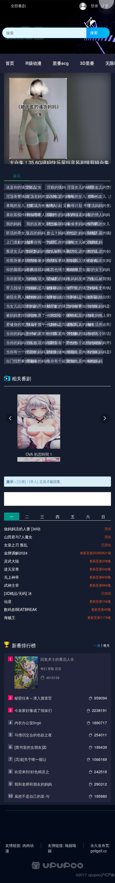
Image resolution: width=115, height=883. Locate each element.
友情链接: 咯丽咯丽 (62, 845)
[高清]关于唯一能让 (30, 759)
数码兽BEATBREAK (20, 609)
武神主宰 (11, 585)
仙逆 (7, 601)
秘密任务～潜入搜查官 (33, 698)
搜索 (94, 32)
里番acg (61, 63)
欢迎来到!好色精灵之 (31, 771)
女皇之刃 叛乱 (16, 545)
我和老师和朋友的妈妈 (33, 784)
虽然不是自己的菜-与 (31, 796)
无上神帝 (11, 577)
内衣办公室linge (27, 722)
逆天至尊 (11, 569)
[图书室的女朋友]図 (30, 747)
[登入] (33, 481)
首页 (10, 63)
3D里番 (87, 63)
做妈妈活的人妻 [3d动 (22, 528)
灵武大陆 (11, 561)
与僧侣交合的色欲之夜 (33, 734)
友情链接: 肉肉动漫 (19, 845)
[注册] (21, 481)
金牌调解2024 (16, 553)
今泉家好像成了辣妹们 (33, 710)
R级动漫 (33, 63)
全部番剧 (18, 5)
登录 (94, 5)
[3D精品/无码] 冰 (18, 593)
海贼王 (9, 617)
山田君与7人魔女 (18, 536)
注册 (104, 5)
